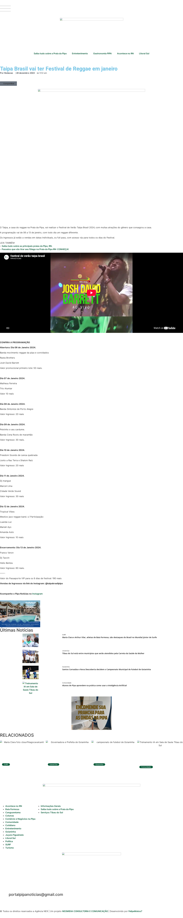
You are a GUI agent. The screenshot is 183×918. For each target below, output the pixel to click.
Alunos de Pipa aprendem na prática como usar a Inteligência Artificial (94, 685)
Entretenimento (80, 53)
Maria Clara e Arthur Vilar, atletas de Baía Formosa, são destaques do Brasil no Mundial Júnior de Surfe (109, 637)
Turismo (9, 847)
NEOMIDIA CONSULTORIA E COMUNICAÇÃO (85, 911)
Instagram (37, 593)
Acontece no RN (125, 53)
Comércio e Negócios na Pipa (20, 819)
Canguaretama (12, 812)
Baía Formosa (12, 809)
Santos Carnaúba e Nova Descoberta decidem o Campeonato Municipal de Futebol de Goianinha (106, 669)
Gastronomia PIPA (102, 53)
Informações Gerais (51, 806)
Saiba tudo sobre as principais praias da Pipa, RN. (27, 246)
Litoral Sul (144, 53)
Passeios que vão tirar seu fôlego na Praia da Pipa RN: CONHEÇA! (35, 249)
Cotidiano (10, 825)
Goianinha (10, 831)
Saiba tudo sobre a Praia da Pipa (50, 53)
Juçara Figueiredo (14, 835)
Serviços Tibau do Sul (52, 812)
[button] (8, 83)
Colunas (9, 815)
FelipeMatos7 (135, 911)
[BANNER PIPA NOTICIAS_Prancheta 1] (20, 626)
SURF (8, 844)
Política (9, 841)
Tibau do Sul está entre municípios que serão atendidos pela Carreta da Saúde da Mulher (103, 653)
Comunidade (11, 822)
